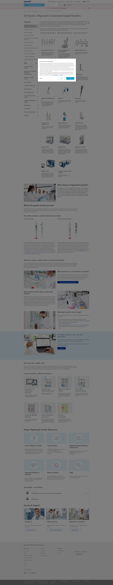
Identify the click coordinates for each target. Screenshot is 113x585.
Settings (41, 78)
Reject (61, 78)
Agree (70, 78)
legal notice (61, 75)
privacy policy (56, 75)
